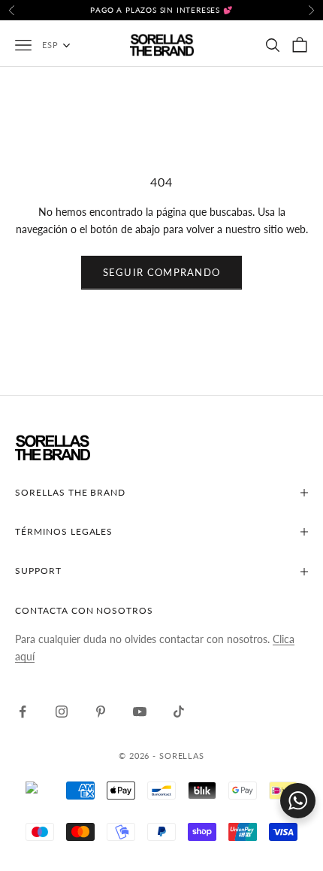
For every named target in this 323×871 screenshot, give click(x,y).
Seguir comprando (162, 272)
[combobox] (64, 45)
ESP (50, 45)
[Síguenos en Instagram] (61, 711)
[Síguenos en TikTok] (178, 711)
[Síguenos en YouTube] (139, 711)
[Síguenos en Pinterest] (100, 711)
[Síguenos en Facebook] (22, 711)
